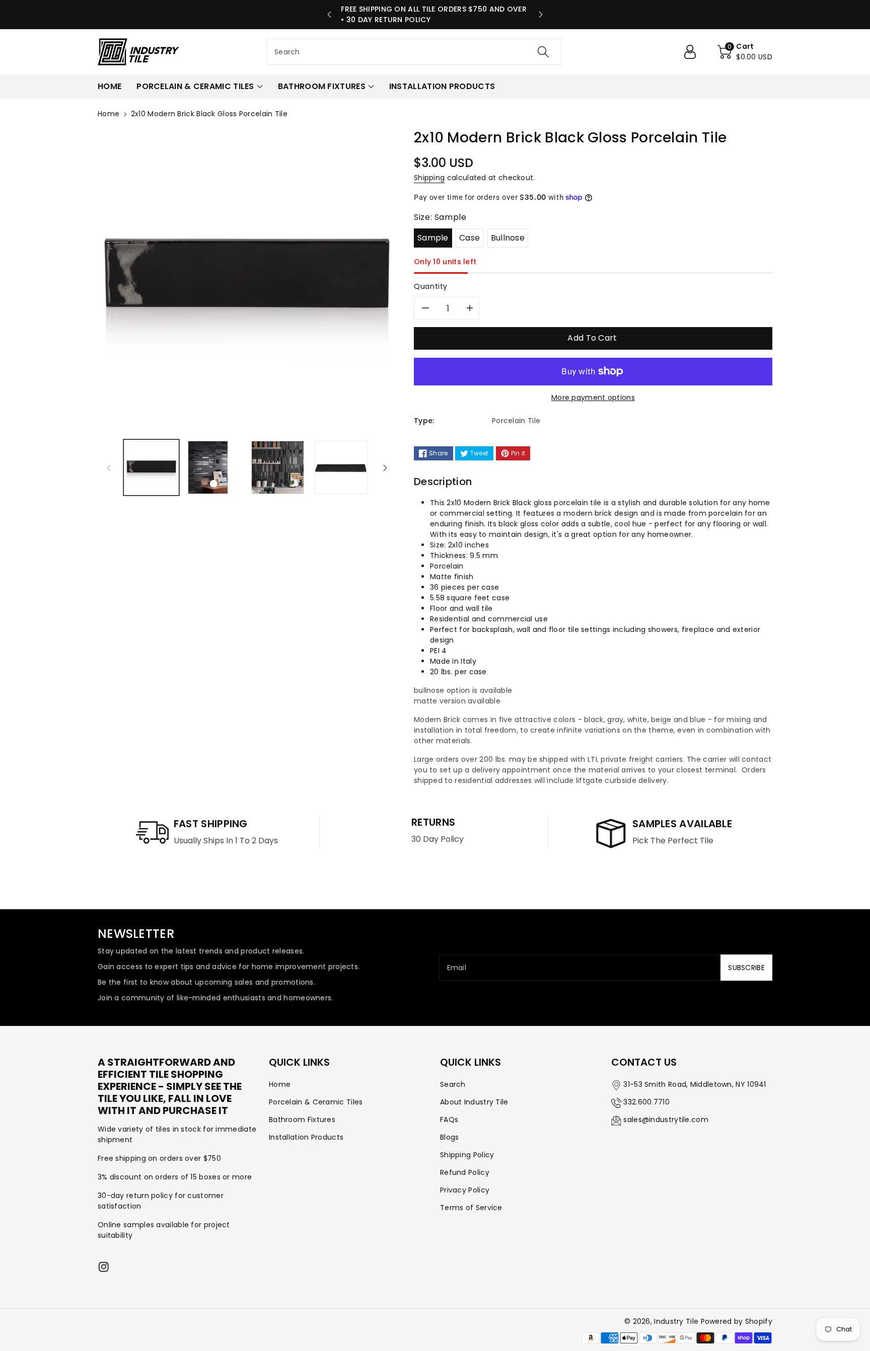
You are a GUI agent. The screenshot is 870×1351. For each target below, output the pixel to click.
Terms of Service (471, 1208)
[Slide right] (385, 467)
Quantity (431, 286)
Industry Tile (676, 1321)
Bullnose (508, 238)
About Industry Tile (474, 1102)
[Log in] (694, 52)
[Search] (543, 51)
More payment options (593, 397)
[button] (744, 52)
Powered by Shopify (736, 1321)
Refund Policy (464, 1172)
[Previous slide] (329, 15)
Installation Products (306, 1137)
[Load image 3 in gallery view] (277, 467)
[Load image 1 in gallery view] (151, 467)
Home (108, 114)
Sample (433, 238)
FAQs (449, 1120)
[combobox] (414, 51)
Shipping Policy (467, 1155)
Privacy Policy (464, 1190)
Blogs (449, 1137)
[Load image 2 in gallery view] (208, 467)
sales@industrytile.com (665, 1120)
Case (469, 238)
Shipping (429, 178)
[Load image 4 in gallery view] (340, 467)
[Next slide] (540, 15)
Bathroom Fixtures (302, 1120)
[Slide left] (109, 467)
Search (453, 1084)
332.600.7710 (646, 1102)
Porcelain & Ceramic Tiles (316, 1102)
